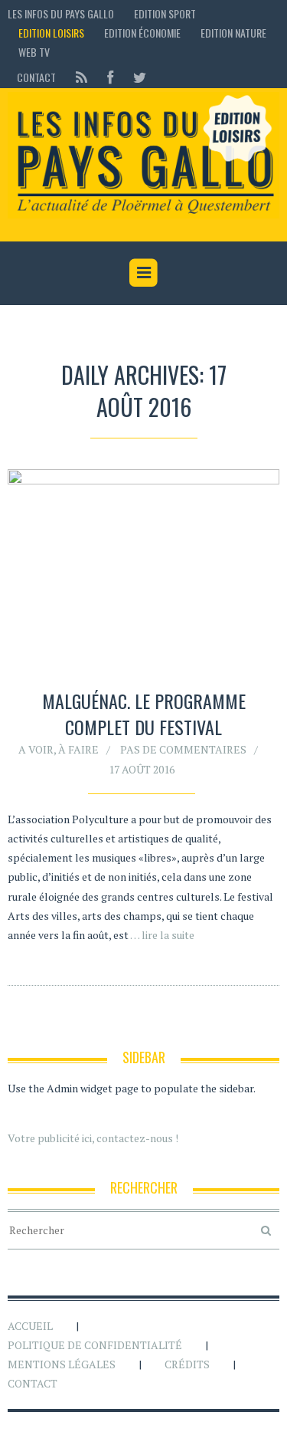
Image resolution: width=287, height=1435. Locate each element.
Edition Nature (233, 33)
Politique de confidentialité (95, 1345)
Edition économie (142, 33)
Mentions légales (62, 1364)
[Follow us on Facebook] (110, 77)
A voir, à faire (58, 749)
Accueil (30, 1325)
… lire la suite (162, 935)
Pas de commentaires (183, 749)
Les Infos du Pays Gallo (61, 13)
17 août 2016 (141, 769)
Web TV (34, 52)
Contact (36, 77)
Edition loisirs (51, 33)
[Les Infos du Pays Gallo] (143, 155)
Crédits (187, 1364)
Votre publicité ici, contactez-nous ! (93, 1138)
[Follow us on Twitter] (135, 77)
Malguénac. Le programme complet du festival (144, 713)
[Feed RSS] (81, 77)
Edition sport (165, 13)
